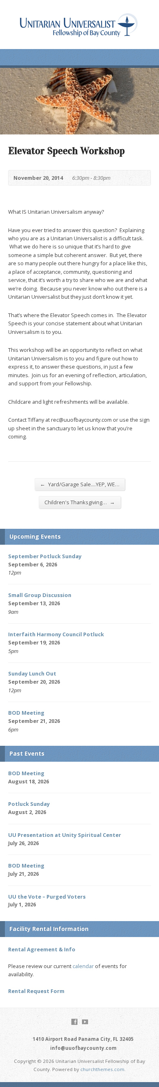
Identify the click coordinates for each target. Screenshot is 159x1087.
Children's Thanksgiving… (79, 502)
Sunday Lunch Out (32, 673)
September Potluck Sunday (45, 556)
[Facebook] (74, 1022)
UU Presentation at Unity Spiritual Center (64, 835)
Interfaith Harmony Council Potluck (56, 634)
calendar (83, 966)
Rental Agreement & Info (41, 949)
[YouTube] (85, 1022)
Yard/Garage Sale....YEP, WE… (79, 484)
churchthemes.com (102, 1069)
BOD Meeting (26, 712)
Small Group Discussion (39, 595)
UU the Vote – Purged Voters (47, 896)
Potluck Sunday (29, 803)
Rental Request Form (36, 991)
